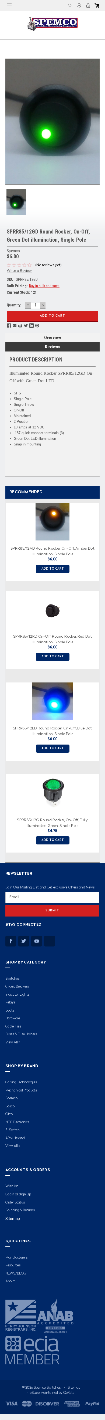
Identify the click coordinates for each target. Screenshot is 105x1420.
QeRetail (69, 1393)
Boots (9, 1010)
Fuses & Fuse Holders (21, 1034)
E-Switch (12, 1130)
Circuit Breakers (17, 986)
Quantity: (14, 305)
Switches (12, 979)
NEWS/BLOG (15, 1273)
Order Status (15, 1202)
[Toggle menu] (9, 5)
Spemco (11, 1098)
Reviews (52, 346)
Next (99, 675)
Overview (52, 337)
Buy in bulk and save (44, 286)
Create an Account (88, 5)
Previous (4, 675)
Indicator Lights (17, 994)
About (10, 1281)
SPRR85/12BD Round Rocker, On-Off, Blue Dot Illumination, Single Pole (52, 730)
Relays (10, 1002)
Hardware (12, 1018)
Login (79, 5)
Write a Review (19, 271)
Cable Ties (13, 1026)
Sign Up (25, 1194)
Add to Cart (52, 568)
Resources (12, 1265)
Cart (97, 5)
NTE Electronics (17, 1122)
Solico (10, 1106)
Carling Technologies (21, 1082)
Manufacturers (16, 1257)
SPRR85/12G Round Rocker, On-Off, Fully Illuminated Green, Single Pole (52, 822)
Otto (9, 1114)
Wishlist (70, 5)
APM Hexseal (15, 1138)
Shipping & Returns (20, 1210)
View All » (12, 1042)
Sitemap (12, 1218)
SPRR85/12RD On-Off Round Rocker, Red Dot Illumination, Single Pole (52, 639)
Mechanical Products (21, 1090)
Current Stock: (22, 292)
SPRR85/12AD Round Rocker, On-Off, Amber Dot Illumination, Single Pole (52, 551)
